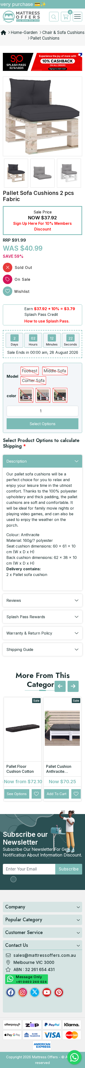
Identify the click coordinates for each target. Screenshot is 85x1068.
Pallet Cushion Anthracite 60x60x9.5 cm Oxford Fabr (59, 774)
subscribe (69, 869)
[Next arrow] (73, 686)
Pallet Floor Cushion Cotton (20, 769)
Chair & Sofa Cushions (63, 32)
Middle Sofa (55, 370)
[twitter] (34, 992)
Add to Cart (56, 794)
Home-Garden (24, 32)
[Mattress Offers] (21, 16)
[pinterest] (59, 992)
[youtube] (46, 992)
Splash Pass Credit (41, 314)
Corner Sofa (33, 380)
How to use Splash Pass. (46, 321)
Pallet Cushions (45, 38)
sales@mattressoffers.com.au (44, 955)
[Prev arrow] (60, 686)
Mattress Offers (45, 1057)
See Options (17, 794)
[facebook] (10, 992)
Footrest (29, 370)
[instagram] (22, 992)
